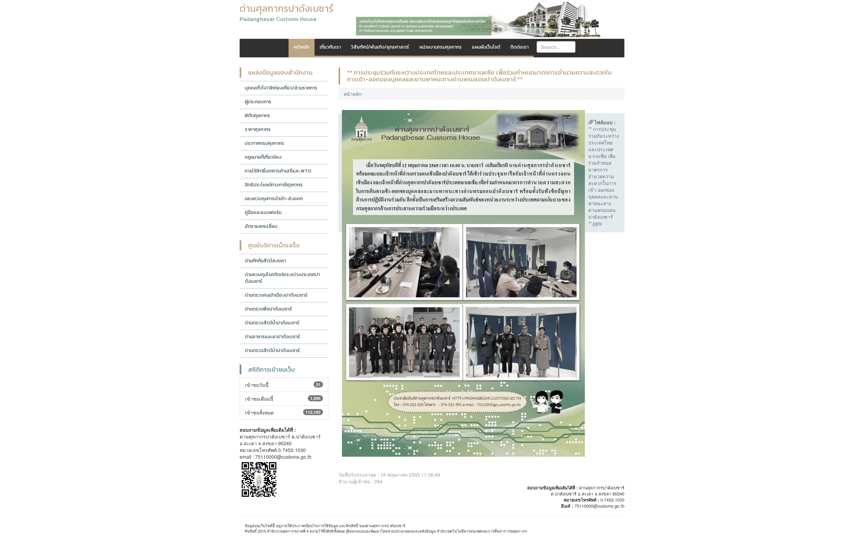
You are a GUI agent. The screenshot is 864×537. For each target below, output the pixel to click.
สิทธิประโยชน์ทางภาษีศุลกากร (274, 184)
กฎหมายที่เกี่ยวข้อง (263, 157)
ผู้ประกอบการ (258, 101)
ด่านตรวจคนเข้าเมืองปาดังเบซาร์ (276, 295)
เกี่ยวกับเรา (330, 47)
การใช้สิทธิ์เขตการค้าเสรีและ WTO (278, 170)
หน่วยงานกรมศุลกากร (440, 47)
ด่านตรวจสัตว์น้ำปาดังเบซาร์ (272, 322)
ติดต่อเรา (519, 47)
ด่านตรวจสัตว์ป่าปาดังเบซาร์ (272, 350)
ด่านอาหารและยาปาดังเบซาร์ (272, 336)
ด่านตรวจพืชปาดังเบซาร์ (268, 309)
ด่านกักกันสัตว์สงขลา (265, 260)
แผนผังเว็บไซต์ (486, 47)
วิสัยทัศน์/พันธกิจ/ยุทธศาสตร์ (380, 47)
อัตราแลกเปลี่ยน (261, 226)
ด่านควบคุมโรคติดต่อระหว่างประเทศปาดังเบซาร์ (282, 278)
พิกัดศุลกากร (257, 115)
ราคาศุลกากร (258, 129)
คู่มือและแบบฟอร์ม (263, 212)
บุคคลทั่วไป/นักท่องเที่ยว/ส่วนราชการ (281, 87)
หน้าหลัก (301, 47)
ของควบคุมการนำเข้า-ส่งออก (274, 198)
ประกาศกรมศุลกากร (264, 143)
